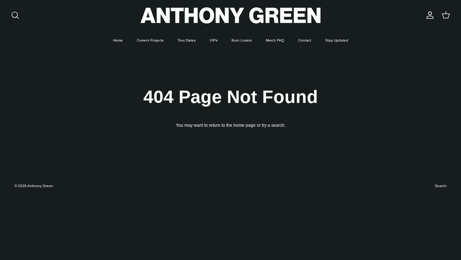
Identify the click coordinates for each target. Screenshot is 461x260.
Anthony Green (40, 186)
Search (441, 186)
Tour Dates (187, 40)
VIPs (214, 40)
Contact (304, 40)
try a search (273, 125)
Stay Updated (336, 40)
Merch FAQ (275, 40)
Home (118, 40)
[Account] (428, 15)
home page (244, 125)
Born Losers (242, 40)
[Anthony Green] (230, 15)
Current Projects (150, 40)
